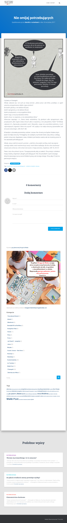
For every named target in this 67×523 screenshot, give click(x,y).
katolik (23, 393)
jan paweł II (12, 394)
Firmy (8, 338)
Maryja (30, 393)
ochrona (8, 396)
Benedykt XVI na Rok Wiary (14, 325)
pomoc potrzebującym (19, 166)
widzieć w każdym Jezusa (32, 166)
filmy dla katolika (51, 391)
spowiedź (37, 396)
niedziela (55, 393)
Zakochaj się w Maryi (13, 372)
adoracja (13, 389)
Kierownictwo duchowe (16, 497)
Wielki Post (10, 366)
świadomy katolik (27, 399)
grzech (56, 391)
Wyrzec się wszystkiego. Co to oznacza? (22, 458)
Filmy (8, 335)
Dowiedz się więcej (17, 464)
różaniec (33, 396)
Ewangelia (27, 391)
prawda (20, 396)
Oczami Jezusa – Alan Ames (15, 350)
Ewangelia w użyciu (33, 391)
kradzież (27, 393)
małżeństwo (34, 393)
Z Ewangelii (10, 369)
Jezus (9, 344)
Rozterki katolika (15, 163)
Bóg (39, 389)
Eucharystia (9, 391)
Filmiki (9, 331)
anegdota (23, 389)
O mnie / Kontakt (50, 2)
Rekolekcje (10, 357)
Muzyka (9, 347)
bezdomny (10, 166)
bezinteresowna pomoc (32, 389)
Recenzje (9, 353)
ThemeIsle (60, 519)
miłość (39, 394)
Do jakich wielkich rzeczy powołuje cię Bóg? (23, 478)
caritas (51, 389)
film (47, 391)
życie (32, 399)
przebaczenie (27, 396)
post (18, 396)
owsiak (12, 396)
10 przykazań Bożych (13, 316)
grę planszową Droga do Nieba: (20, 247)
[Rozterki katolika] (9, 3)
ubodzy (44, 396)
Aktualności (10, 322)
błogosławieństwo (45, 389)
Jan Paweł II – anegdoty (13, 341)
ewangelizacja (41, 391)
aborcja (9, 389)
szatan (41, 396)
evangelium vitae (21, 391)
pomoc (15, 396)
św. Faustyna (10, 363)
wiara (48, 396)
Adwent (9, 319)
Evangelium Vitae (12, 328)
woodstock (21, 399)
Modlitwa (45, 394)
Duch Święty (56, 389)
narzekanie (51, 393)
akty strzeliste (18, 389)
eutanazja (14, 391)
